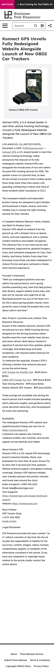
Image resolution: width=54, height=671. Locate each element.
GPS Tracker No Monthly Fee (17, 372)
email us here (9, 521)
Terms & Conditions (40, 660)
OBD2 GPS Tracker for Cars (16, 380)
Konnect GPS (9, 152)
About (14, 654)
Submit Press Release (15, 660)
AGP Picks (7, 4)
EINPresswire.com (33, 148)
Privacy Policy (41, 666)
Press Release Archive (31, 654)
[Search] (35, 25)
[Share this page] (50, 25)
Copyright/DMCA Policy (18, 666)
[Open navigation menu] (5, 25)
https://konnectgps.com (15, 430)
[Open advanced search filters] (42, 25)
